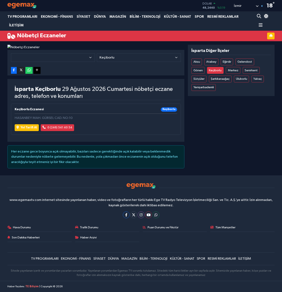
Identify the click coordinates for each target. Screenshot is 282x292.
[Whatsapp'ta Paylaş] (29, 70)
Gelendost (244, 61)
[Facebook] (126, 214)
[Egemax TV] (21, 5)
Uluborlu (241, 78)
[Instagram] (141, 214)
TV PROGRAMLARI (22, 16)
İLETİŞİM (16, 25)
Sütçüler (199, 78)
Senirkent (251, 70)
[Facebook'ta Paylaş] (14, 70)
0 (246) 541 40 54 (59, 127)
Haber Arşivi (88, 237)
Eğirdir (227, 61)
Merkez (233, 70)
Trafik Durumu (89, 227)
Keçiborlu (215, 70)
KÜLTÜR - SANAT (177, 16)
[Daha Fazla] (37, 70)
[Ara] (259, 16)
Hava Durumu (22, 227)
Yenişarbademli (203, 87)
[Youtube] (148, 214)
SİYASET (83, 16)
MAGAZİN (117, 16)
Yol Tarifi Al (29, 127)
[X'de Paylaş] (21, 70)
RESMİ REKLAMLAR (222, 16)
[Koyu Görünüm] (265, 16)
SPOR (199, 16)
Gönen (198, 70)
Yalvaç (257, 78)
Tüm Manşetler (225, 227)
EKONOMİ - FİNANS (57, 16)
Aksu (196, 61)
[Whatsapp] (156, 214)
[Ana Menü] (260, 25)
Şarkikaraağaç (220, 78)
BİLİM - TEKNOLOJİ (145, 16)
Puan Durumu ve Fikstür (163, 227)
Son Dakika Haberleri (26, 237)
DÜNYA (100, 16)
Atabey (211, 61)
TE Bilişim (32, 286)
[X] (133, 214)
